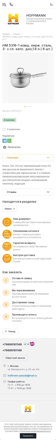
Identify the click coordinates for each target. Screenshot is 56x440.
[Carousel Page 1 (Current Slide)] (24, 106)
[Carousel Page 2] (26, 106)
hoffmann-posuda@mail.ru (22, 375)
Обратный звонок (15, 357)
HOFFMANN (36, 15)
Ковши (16, 34)
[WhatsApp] (9, 141)
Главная (6, 34)
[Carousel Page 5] (31, 106)
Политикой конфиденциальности (35, 431)
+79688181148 (12, 344)
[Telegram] (4, 141)
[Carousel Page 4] (29, 106)
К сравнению (13, 129)
